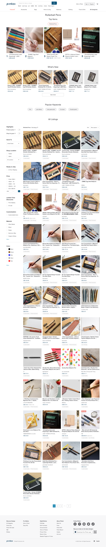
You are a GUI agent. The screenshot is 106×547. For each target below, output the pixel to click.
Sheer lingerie (51, 6)
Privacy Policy (43, 532)
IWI (24, 216)
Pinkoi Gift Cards (10, 527)
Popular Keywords (53, 104)
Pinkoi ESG (59, 527)
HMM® (83, 185)
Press (58, 525)
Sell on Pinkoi (79, 4)
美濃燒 (32, 6)
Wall (7, 529)
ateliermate (84, 402)
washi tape (24, 6)
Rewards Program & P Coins (46, 536)
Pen (30, 109)
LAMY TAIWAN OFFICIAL (44, 89)
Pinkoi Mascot (60, 529)
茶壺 (36, 6)
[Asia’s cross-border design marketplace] (10, 4)
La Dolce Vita (84, 309)
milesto (45, 6)
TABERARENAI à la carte (29, 433)
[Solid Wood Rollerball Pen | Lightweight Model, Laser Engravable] (52, 451)
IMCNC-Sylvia (46, 247)
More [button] (8, 239)
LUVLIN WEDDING (28, 402)
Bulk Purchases (43, 525)
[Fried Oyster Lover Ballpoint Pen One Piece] (32, 419)
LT (23, 371)
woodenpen (84, 340)
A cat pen (62, 109)
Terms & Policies (44, 529)
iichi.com (59, 534)
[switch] (13, 130)
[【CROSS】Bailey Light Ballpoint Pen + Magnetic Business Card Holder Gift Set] (76, 77)
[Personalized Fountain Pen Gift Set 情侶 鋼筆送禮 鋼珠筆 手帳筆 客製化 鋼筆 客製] (71, 202)
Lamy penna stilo (51, 109)
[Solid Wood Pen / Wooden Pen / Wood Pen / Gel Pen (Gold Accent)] (90, 357)
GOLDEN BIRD (27, 247)
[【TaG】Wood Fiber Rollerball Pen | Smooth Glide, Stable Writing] (32, 357)
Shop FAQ (25, 525)
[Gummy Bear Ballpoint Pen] (71, 357)
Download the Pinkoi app (84, 532)
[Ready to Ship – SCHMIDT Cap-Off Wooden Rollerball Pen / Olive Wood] (15, 77)
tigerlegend (45, 371)
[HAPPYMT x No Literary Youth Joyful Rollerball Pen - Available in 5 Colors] (32, 326)
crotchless (40, 6)
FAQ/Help (42, 523)
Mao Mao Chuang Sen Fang (88, 371)
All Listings (53, 119)
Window (8, 532)
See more (53, 95)
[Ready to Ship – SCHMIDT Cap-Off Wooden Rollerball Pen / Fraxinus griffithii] (30, 77)
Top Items (53, 19)
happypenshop (26, 340)
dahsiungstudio (65, 309)
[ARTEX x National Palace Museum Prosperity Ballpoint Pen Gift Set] (71, 419)
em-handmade (65, 371)
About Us (59, 523)
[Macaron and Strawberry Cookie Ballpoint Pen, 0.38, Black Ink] (52, 388)
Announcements (43, 527)
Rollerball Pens (53, 24)
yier (29, 6)
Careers (58, 532)
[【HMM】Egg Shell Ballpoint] (34, 40)
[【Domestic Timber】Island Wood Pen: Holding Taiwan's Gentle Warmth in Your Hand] (71, 388)
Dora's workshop (12, 89)
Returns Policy (43, 534)
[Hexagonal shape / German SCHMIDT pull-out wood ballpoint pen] (52, 326)
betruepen (25, 185)
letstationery (72, 89)
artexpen (45, 216)
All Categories (9, 523)
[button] (19, 191)
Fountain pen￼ (73, 109)
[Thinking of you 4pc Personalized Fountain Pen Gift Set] (90, 202)
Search (54, 3)
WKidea (64, 402)
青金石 (19, 6)
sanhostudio (84, 154)
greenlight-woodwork (67, 247)
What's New (53, 66)
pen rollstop (39, 109)
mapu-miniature (46, 402)
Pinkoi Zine (8, 525)
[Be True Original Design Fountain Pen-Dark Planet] (52, 264)
